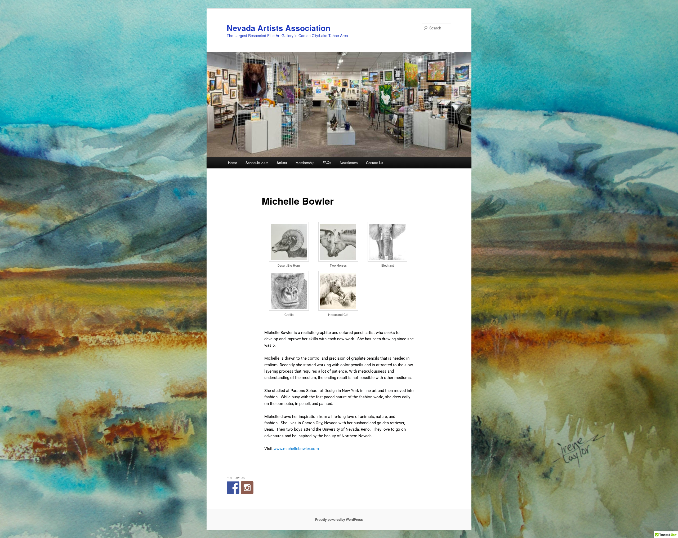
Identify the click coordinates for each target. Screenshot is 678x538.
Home (232, 162)
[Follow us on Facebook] (233, 487)
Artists (281, 162)
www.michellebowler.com (296, 448)
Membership (305, 162)
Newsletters (349, 162)
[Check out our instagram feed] (247, 487)
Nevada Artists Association (278, 27)
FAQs (327, 162)
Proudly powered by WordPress (339, 519)
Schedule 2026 (257, 162)
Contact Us (374, 162)
